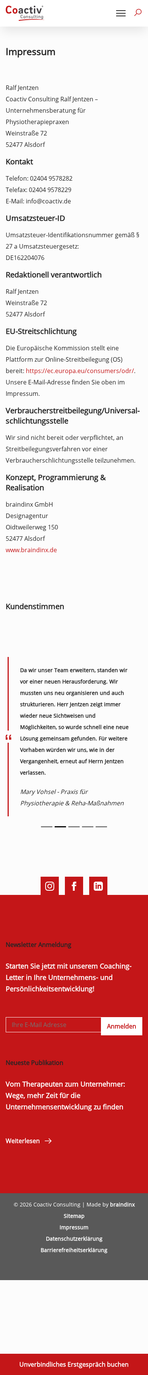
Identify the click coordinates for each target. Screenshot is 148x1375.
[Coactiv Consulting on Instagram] (50, 886)
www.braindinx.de (31, 550)
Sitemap (74, 1215)
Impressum (74, 1227)
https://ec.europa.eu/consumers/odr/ (80, 371)
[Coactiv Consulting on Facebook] (74, 886)
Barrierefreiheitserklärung (74, 1250)
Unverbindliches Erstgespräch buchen (74, 1364)
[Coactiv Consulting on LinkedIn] (98, 886)
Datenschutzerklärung (74, 1238)
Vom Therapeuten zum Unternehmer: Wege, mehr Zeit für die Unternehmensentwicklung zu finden (65, 1095)
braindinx (122, 1204)
